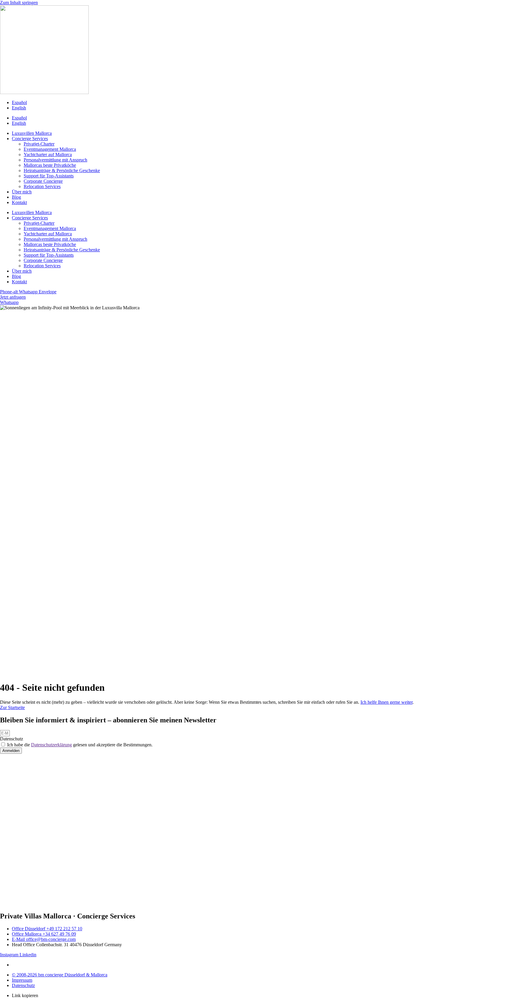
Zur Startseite (12, 707)
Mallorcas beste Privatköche (50, 165)
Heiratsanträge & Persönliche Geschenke (62, 170)
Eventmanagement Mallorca (50, 149)
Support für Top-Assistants (49, 175)
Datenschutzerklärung (51, 744)
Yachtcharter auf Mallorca (48, 154)
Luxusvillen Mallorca (32, 133)
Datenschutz (11, 738)
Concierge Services (30, 138)
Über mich (22, 191)
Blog (16, 197)
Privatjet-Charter (39, 143)
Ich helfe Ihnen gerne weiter (386, 702)
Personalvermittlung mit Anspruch (55, 159)
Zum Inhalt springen (19, 2)
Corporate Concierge (43, 181)
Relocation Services (42, 186)
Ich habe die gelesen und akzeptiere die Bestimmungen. (80, 744)
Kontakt (19, 202)
